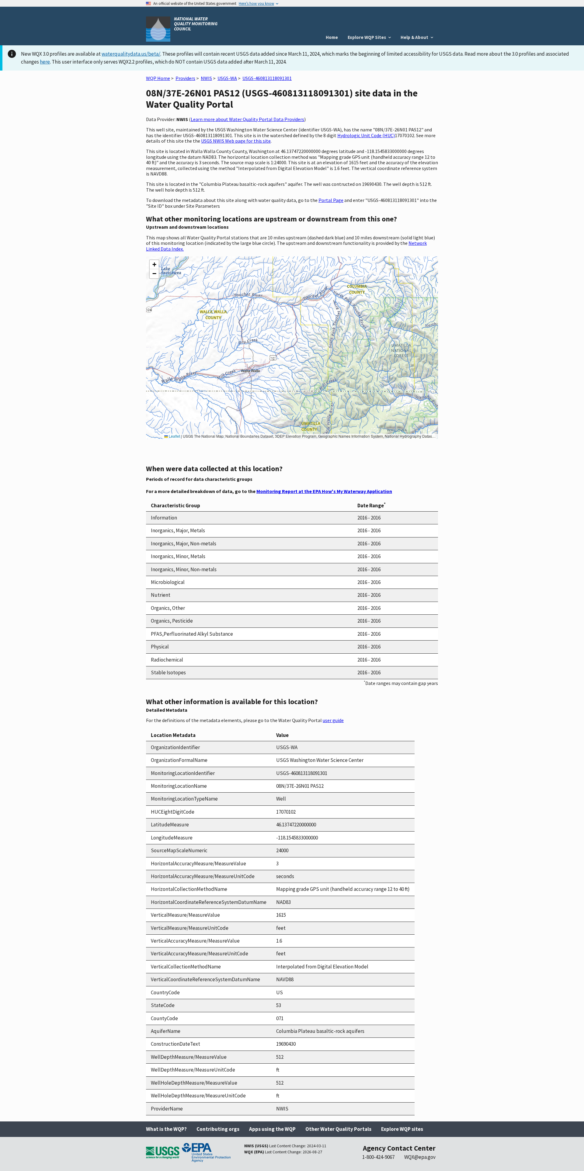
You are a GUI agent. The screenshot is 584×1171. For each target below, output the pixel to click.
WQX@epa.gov (420, 1157)
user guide (333, 720)
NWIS (206, 78)
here (45, 61)
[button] (154, 264)
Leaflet (174, 436)
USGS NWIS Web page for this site (236, 141)
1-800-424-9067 (378, 1157)
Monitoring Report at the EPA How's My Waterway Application (324, 491)
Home (332, 37)
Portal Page (330, 200)
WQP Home (158, 78)
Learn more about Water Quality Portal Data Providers (247, 119)
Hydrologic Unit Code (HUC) (366, 135)
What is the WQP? (166, 1129)
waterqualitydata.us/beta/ (131, 53)
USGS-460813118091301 (267, 78)
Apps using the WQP (272, 1129)
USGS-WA (227, 78)
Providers (185, 78)
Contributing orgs (217, 1129)
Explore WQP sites (402, 1129)
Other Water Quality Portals (338, 1129)
